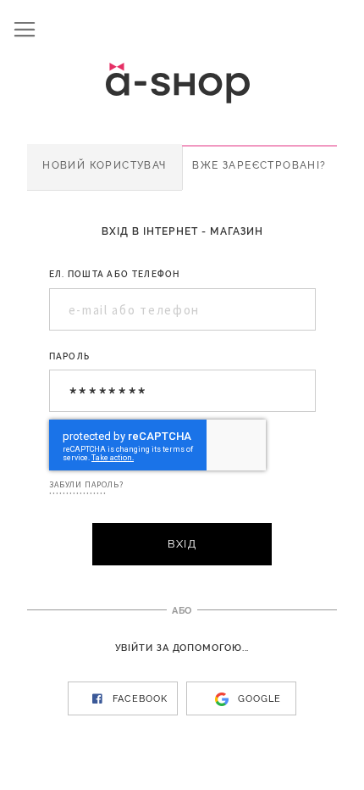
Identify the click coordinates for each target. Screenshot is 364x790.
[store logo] (190, 83)
